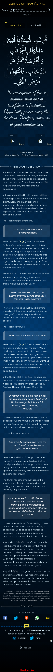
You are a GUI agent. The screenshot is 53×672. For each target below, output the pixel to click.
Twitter (38, 638)
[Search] (49, 10)
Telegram (21, 638)
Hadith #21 (36, 25)
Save (22, 144)
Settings (25, 647)
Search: (5, 10)
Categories (26, 14)
